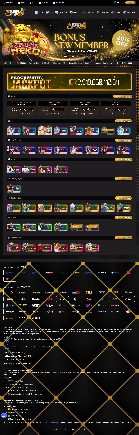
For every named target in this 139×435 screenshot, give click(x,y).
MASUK (119, 3)
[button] (10, 39)
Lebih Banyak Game (124, 121)
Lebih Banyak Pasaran (123, 96)
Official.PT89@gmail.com (51, 422)
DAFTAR (130, 3)
